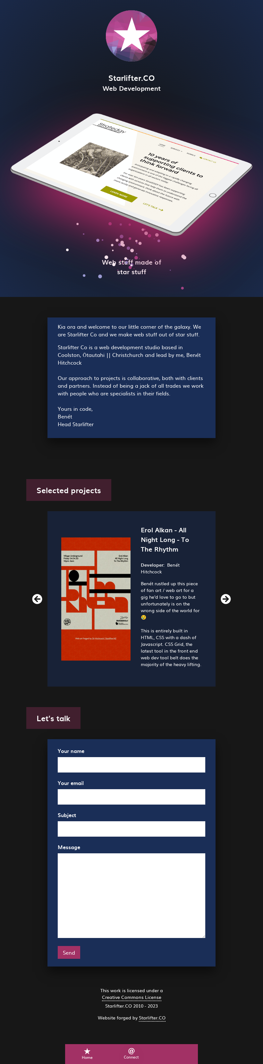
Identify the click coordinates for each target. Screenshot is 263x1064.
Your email (71, 783)
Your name (71, 751)
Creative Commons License (131, 997)
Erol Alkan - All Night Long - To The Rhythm (165, 539)
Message (69, 847)
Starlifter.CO (152, 1017)
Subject (67, 815)
